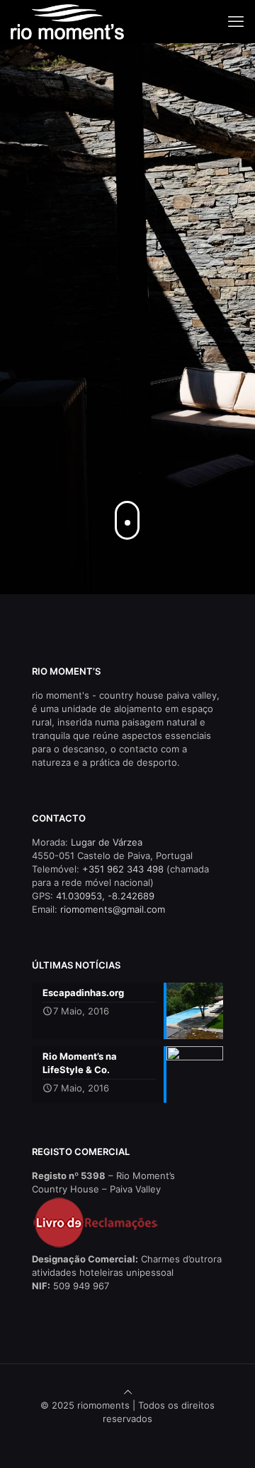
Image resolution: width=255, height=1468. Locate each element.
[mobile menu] (236, 21)
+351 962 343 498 (123, 869)
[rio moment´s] (67, 21)
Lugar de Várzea (106, 842)
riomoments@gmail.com (112, 909)
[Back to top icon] (127, 1391)
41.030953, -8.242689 (105, 895)
